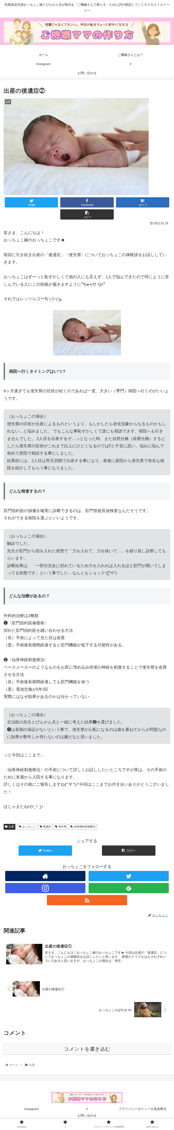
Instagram (31, 1109)
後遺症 (47, 826)
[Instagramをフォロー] (45, 888)
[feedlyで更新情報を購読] (129, 888)
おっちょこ (29, 826)
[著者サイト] (45, 876)
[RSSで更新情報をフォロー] (87, 900)
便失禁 (62, 826)
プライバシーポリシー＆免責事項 (142, 1109)
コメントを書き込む (87, 1049)
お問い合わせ (87, 1115)
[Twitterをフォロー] (129, 876)
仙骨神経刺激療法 (85, 826)
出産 (11, 826)
